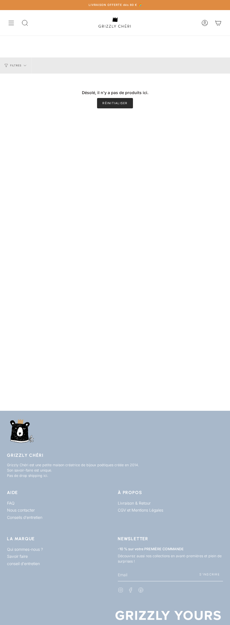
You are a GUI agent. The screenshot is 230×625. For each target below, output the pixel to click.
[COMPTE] (204, 23)
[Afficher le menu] (11, 23)
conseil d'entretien (23, 563)
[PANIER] (218, 23)
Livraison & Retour (134, 503)
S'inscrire (209, 574)
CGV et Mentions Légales (140, 510)
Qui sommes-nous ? (25, 549)
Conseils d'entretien (24, 517)
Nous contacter (21, 510)
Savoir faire (17, 556)
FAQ (11, 503)
